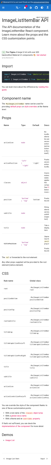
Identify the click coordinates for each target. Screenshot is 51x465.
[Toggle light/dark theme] (42, 7)
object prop (34, 413)
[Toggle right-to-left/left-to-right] (48, 7)
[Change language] (18, 7)
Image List (10, 440)
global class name (19, 416)
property (31, 419)
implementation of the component (16, 426)
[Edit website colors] (30, 7)
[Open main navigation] (3, 7)
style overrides (30, 106)
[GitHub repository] (36, 7)
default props (16, 106)
